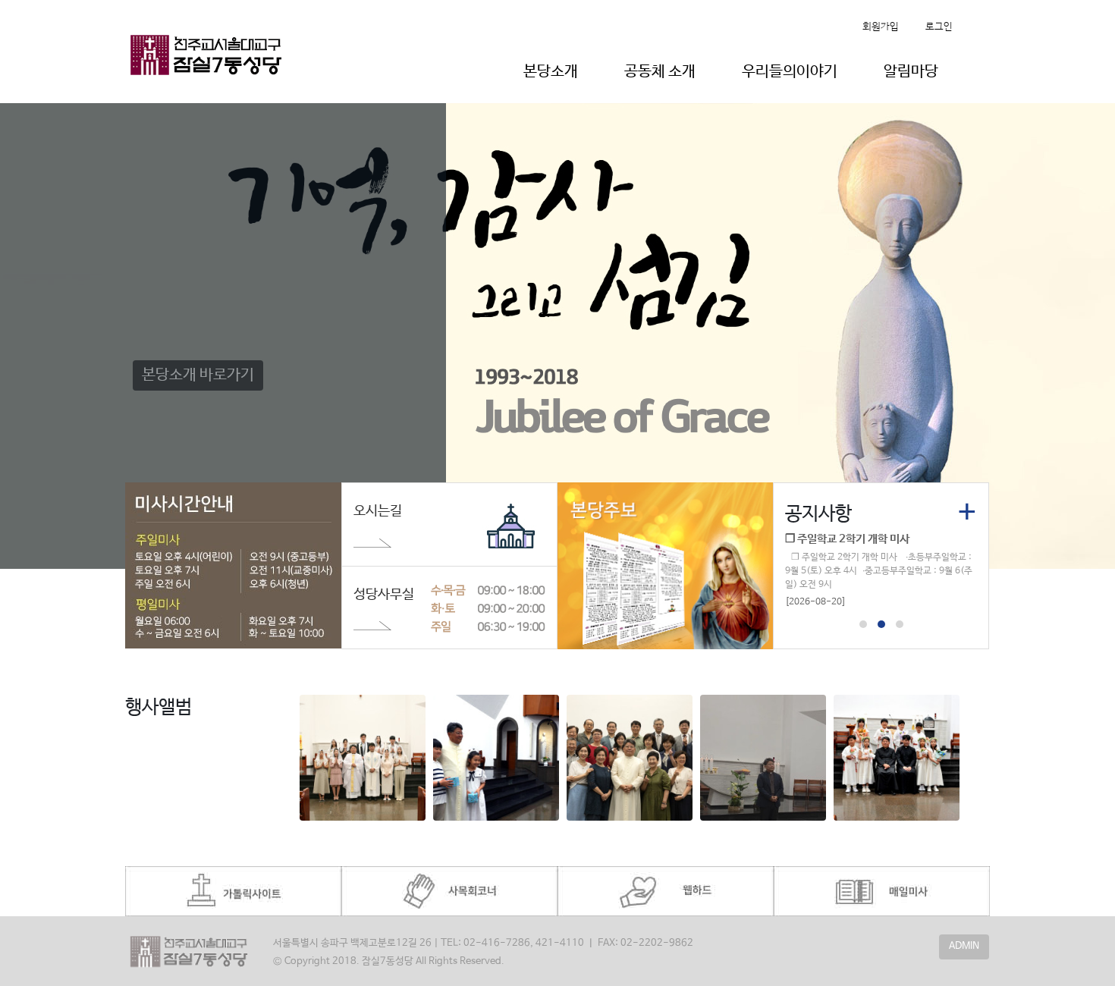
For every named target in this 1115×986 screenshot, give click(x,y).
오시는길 (377, 511)
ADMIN (964, 946)
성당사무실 (383, 594)
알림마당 (911, 71)
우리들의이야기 (789, 71)
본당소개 (550, 71)
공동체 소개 (660, 71)
